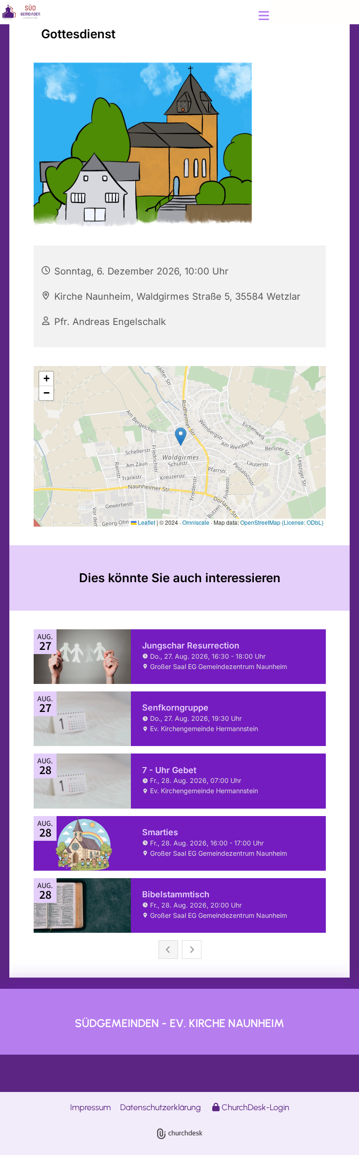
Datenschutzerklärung (160, 1107)
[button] (185, 16)
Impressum (90, 1107)
